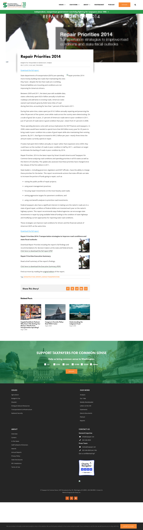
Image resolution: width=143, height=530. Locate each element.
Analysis (49, 62)
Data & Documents (86, 409)
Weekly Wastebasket (86, 398)
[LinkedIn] (81, 288)
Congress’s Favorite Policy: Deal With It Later (30, 323)
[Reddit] (77, 288)
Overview (14, 430)
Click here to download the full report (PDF (37, 251)
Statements (83, 406)
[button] (135, 4)
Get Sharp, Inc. (77, 488)
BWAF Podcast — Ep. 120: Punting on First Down (78, 323)
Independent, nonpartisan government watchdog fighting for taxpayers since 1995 (70, 12)
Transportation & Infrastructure (37, 62)
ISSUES (14, 387)
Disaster (14, 398)
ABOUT (14, 426)
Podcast (82, 413)
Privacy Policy (15, 452)
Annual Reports (16, 449)
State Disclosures (17, 456)
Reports (38, 277)
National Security (17, 409)
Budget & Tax (24, 62)
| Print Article (39, 65)
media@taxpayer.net (89, 443)
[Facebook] (68, 288)
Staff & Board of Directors (19, 441)
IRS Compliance (16, 460)
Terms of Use (15, 463)
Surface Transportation (51, 277)
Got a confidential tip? (87, 450)
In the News (15, 437)
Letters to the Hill (85, 402)
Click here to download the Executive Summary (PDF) (41, 266)
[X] (72, 288)
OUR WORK (85, 387)
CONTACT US (84, 425)
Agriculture (15, 391)
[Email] (86, 288)
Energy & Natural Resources (20, 402)
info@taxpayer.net (88, 433)
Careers (13, 434)
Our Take (83, 395)
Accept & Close (128, 526)
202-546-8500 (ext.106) (89, 446)
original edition (48, 271)
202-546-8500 (86, 436)
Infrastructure (29, 277)
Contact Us (100, 486)
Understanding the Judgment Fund (51, 323)
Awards (13, 445)
